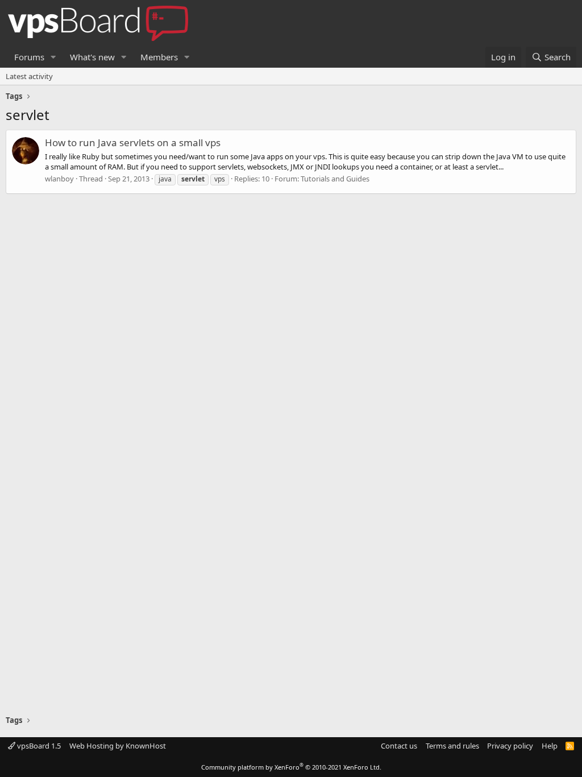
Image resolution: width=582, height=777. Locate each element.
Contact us (399, 746)
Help (550, 746)
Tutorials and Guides (335, 178)
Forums (29, 57)
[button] (53, 57)
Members (159, 57)
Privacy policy (510, 746)
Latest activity (29, 76)
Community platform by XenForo (291, 767)
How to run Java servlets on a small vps (133, 142)
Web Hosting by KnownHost (117, 746)
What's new (92, 57)
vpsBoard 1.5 (38, 746)
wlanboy (59, 178)
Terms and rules (452, 746)
